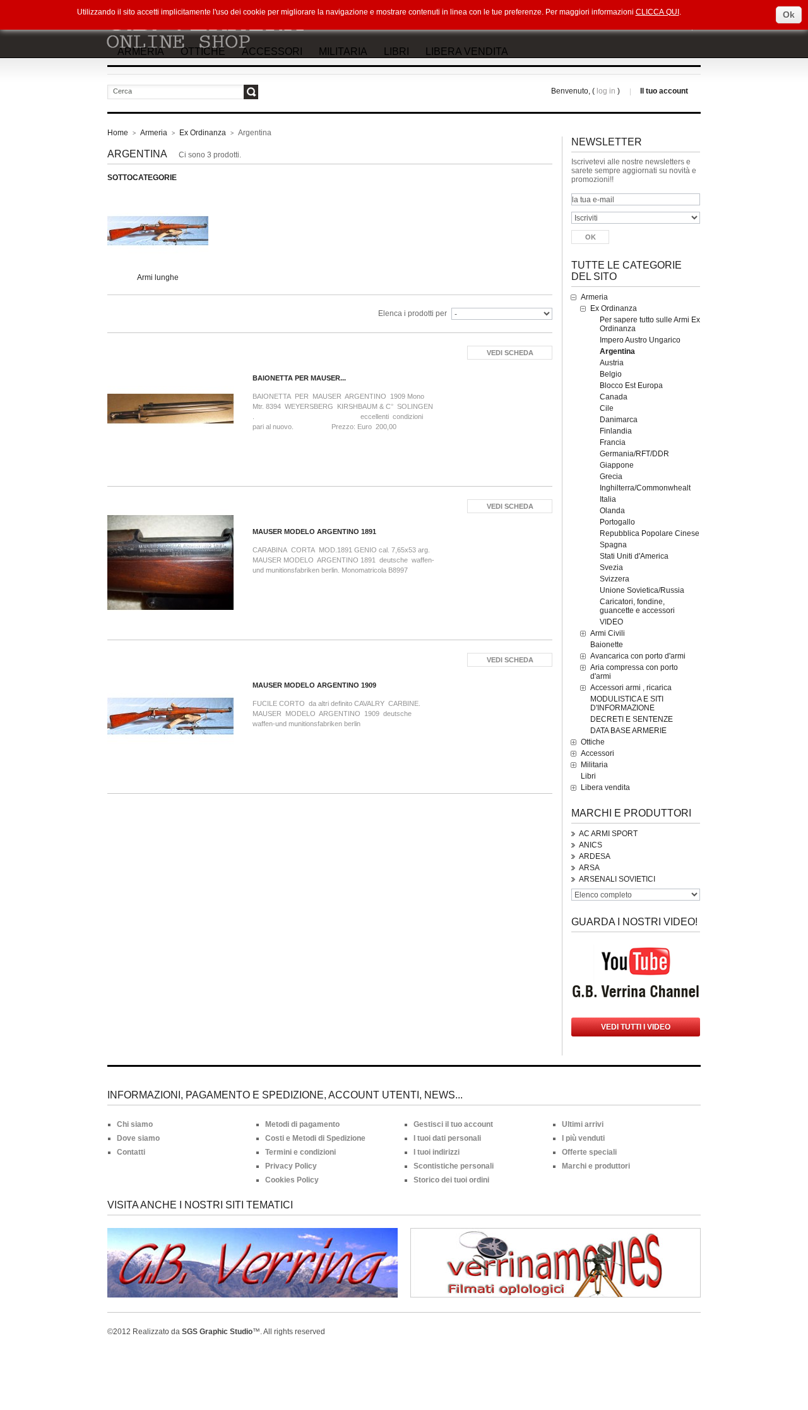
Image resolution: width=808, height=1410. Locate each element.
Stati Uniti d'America (634, 556)
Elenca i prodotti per (412, 313)
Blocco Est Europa (631, 385)
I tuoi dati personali (447, 1138)
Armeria (140, 51)
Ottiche (203, 51)
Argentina (617, 351)
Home (117, 132)
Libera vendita (466, 51)
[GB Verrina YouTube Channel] (635, 949)
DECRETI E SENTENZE (631, 719)
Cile (607, 408)
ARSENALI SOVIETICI (617, 879)
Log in (606, 91)
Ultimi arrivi (582, 1124)
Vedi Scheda (510, 352)
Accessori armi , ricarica (631, 687)
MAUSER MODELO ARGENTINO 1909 (314, 685)
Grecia (611, 476)
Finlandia (616, 431)
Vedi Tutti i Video (635, 1027)
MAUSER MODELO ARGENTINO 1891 (314, 531)
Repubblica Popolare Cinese (649, 533)
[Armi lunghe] (157, 197)
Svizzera (614, 578)
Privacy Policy (291, 1166)
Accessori (272, 51)
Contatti (131, 1152)
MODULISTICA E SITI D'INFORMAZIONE (626, 703)
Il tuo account (664, 91)
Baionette (606, 644)
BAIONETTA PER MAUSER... (299, 378)
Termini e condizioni (300, 1152)
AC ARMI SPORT (608, 833)
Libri (396, 51)
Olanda (612, 510)
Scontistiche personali (453, 1166)
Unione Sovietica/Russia (642, 590)
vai (251, 92)
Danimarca (619, 419)
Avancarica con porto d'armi (638, 656)
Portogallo (617, 522)
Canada (613, 396)
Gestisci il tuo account (453, 1124)
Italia (608, 499)
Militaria (343, 51)
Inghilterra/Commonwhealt (645, 487)
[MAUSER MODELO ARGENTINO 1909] (173, 694)
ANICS (590, 845)
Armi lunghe (158, 277)
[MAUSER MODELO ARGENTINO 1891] (173, 541)
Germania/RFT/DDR (634, 453)
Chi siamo (135, 1124)
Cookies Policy (292, 1180)
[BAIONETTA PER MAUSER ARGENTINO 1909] (173, 387)
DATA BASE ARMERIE (628, 730)
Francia (613, 442)
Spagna (613, 544)
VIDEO (611, 621)
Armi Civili (607, 633)
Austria (612, 362)
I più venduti (583, 1138)
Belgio (611, 374)
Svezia (611, 567)
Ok (789, 14)
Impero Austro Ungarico (640, 340)
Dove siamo (138, 1138)
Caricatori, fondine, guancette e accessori (637, 606)
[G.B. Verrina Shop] (217, 30)
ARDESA (594, 856)
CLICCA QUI (657, 12)
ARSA (589, 867)
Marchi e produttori (631, 813)
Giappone (617, 465)
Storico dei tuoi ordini (451, 1180)
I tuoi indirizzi (436, 1152)
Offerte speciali (589, 1152)
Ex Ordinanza (202, 132)
